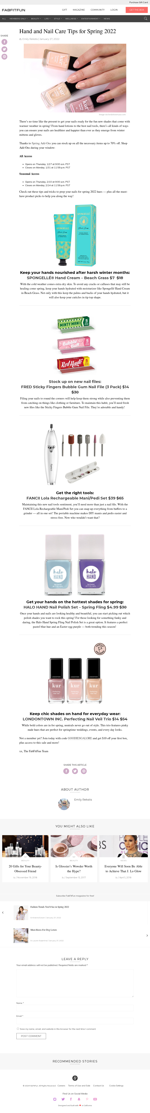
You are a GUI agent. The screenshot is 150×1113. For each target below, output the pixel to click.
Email (19, 1016)
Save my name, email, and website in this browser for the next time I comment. (58, 1029)
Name (20, 1003)
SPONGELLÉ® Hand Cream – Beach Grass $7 (72, 277)
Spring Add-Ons (41, 143)
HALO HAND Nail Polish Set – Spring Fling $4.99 (71, 607)
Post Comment (31, 1036)
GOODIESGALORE (80, 738)
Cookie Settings (116, 1085)
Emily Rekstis (30, 39)
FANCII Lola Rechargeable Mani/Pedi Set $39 (71, 498)
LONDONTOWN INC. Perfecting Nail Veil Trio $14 (71, 719)
